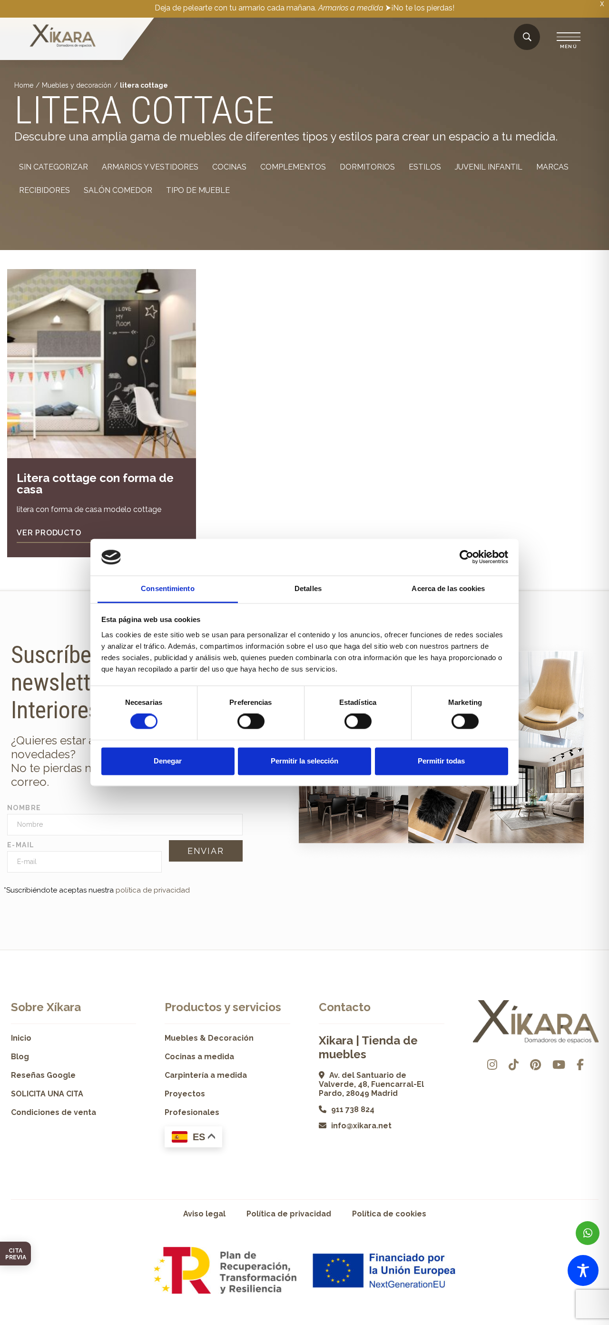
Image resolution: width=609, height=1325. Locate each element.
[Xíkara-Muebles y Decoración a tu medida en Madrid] (63, 37)
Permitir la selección (304, 761)
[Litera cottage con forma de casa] (101, 363)
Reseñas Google (43, 1075)
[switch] (251, 721)
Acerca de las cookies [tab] (448, 588)
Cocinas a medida (199, 1056)
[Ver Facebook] (580, 1065)
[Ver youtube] (558, 1065)
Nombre (24, 808)
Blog (20, 1056)
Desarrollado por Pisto (574, 1321)
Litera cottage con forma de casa (95, 483)
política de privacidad (153, 890)
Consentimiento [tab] (167, 588)
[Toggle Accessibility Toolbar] (583, 1270)
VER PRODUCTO (49, 532)
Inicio (21, 1038)
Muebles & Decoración (209, 1038)
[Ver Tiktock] (514, 1065)
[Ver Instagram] (492, 1065)
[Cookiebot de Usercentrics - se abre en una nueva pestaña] (466, 557)
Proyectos (185, 1093)
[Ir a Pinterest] (535, 1065)
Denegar (168, 761)
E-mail (20, 845)
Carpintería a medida (206, 1075)
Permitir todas (441, 761)
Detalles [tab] (308, 588)
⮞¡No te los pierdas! (419, 7)
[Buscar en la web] (527, 37)
